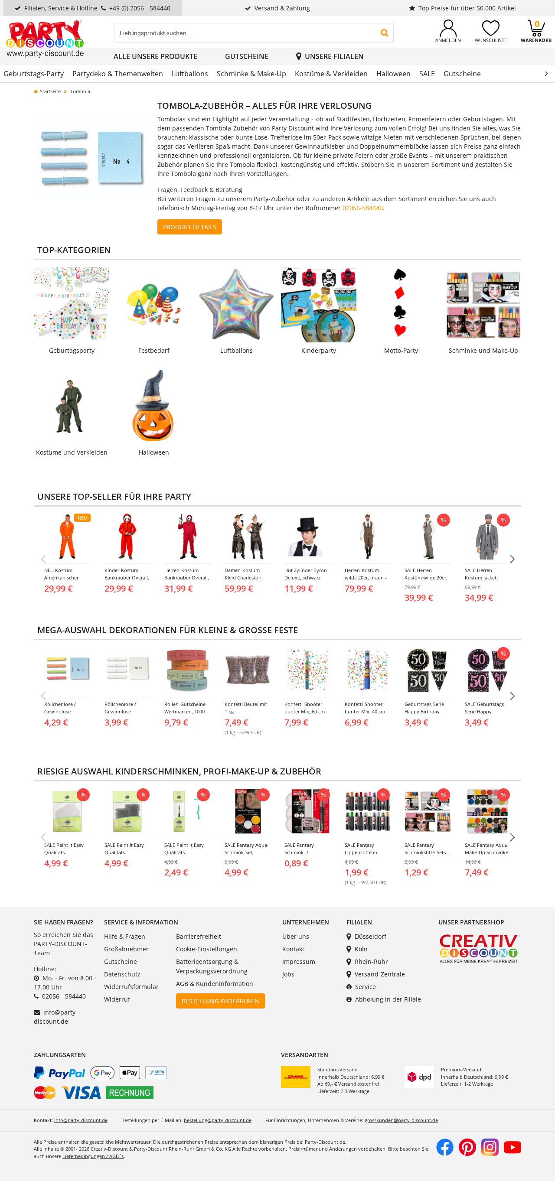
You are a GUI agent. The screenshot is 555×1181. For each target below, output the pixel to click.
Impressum (298, 961)
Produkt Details (189, 227)
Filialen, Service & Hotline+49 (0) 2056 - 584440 (97, 8)
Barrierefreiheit (198, 936)
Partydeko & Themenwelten (117, 73)
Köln (361, 949)
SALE (427, 73)
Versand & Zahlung (282, 8)
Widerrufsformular (131, 987)
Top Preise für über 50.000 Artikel (467, 8)
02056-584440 (363, 208)
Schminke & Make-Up (251, 73)
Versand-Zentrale (380, 974)
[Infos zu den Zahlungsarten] (154, 1084)
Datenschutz (122, 974)
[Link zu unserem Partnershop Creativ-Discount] (479, 948)
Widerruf (117, 999)
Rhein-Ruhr (371, 961)
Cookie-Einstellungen (206, 949)
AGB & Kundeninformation (214, 983)
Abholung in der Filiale (388, 999)
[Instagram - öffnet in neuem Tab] (490, 1146)
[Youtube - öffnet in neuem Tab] (512, 1146)
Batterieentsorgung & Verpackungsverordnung (212, 966)
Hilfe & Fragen (124, 936)
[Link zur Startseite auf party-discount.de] (44, 38)
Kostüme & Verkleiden (331, 73)
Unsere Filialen (334, 56)
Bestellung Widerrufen (220, 1001)
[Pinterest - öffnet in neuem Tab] (467, 1146)
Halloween (393, 73)
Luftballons (190, 73)
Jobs (288, 974)
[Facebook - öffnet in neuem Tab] (445, 1146)
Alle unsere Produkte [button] (155, 56)
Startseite (50, 91)
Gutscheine (246, 56)
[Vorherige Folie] (43, 559)
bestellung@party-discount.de (217, 1120)
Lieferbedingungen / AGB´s (93, 1156)
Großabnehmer (126, 949)
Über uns (295, 936)
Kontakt (293, 949)
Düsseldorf (370, 936)
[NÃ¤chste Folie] (512, 559)
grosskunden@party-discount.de (401, 1120)
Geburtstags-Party (33, 73)
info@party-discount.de (81, 1120)
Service (365, 987)
